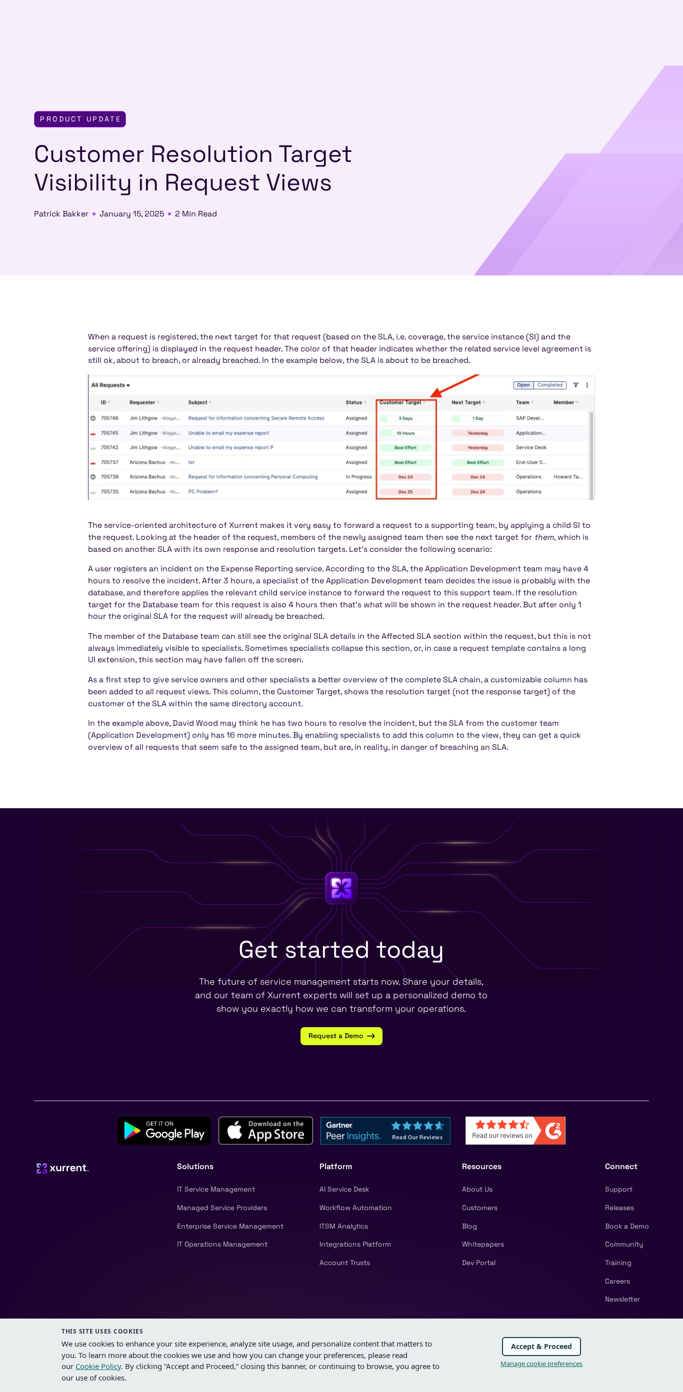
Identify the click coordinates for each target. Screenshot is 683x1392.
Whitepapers (483, 1244)
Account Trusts (345, 1262)
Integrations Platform (355, 1244)
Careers (617, 1281)
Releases (619, 1207)
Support (618, 1189)
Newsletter (622, 1299)
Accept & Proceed (541, 1346)
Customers (480, 1207)
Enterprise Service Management (230, 1226)
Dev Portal (479, 1262)
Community (624, 1244)
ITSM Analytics (344, 1226)
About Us (477, 1189)
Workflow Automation (356, 1207)
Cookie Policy (98, 1366)
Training (618, 1262)
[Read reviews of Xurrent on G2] (516, 1130)
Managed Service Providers (222, 1207)
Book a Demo (627, 1226)
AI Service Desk (344, 1189)
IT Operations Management (222, 1244)
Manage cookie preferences (541, 1363)
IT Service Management (216, 1189)
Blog (469, 1226)
